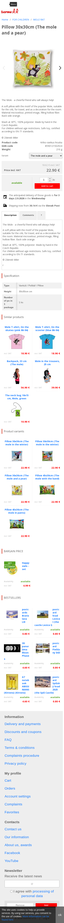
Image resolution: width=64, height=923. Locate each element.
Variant (5, 155)
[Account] (37, 4)
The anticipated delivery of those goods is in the (34, 197)
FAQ (8, 740)
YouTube (11, 861)
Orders (10, 788)
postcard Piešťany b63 (56, 648)
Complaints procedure (22, 755)
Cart (8, 780)
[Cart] (53, 4)
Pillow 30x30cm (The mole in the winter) (17, 443)
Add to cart (47, 186)
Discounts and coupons (23, 732)
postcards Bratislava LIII (25, 615)
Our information (17, 837)
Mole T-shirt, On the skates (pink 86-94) (17, 328)
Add (46, 905)
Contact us (13, 829)
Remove (20, 905)
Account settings (18, 796)
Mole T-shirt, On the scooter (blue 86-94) (47, 328)
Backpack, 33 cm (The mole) (17, 363)
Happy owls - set (25, 566)
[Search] (45, 4)
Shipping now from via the (34, 205)
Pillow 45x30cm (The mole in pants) (17, 511)
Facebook (12, 853)
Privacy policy (15, 763)
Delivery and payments (23, 724)
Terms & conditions (20, 747)
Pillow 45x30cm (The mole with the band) (47, 477)
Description (10, 215)
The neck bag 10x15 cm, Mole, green (17, 397)
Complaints (13, 804)
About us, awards (18, 845)
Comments (28, 215)
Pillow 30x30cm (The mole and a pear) (17, 477)
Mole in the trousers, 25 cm (47, 363)
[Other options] (60, 4)
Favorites (12, 812)
